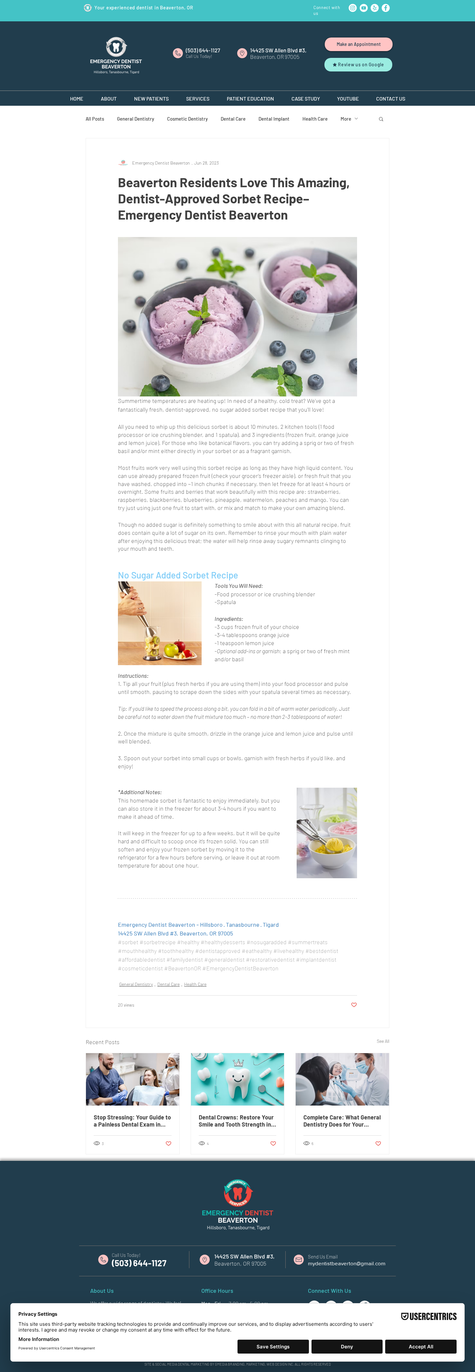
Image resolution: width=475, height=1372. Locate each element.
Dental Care (233, 119)
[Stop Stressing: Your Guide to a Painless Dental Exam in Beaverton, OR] (132, 1079)
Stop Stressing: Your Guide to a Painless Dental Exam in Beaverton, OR (132, 1121)
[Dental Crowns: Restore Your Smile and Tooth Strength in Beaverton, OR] (237, 1079)
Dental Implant (274, 119)
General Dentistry (135, 119)
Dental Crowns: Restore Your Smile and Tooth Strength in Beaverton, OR (236, 1121)
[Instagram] (353, 8)
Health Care (315, 119)
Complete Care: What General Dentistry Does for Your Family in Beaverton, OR (342, 1121)
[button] (108, 96)
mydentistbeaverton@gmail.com (346, 1263)
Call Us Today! (126, 1255)
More (346, 119)
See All (383, 1041)
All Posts (95, 119)
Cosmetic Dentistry (187, 119)
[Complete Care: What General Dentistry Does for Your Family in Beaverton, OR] (342, 1079)
